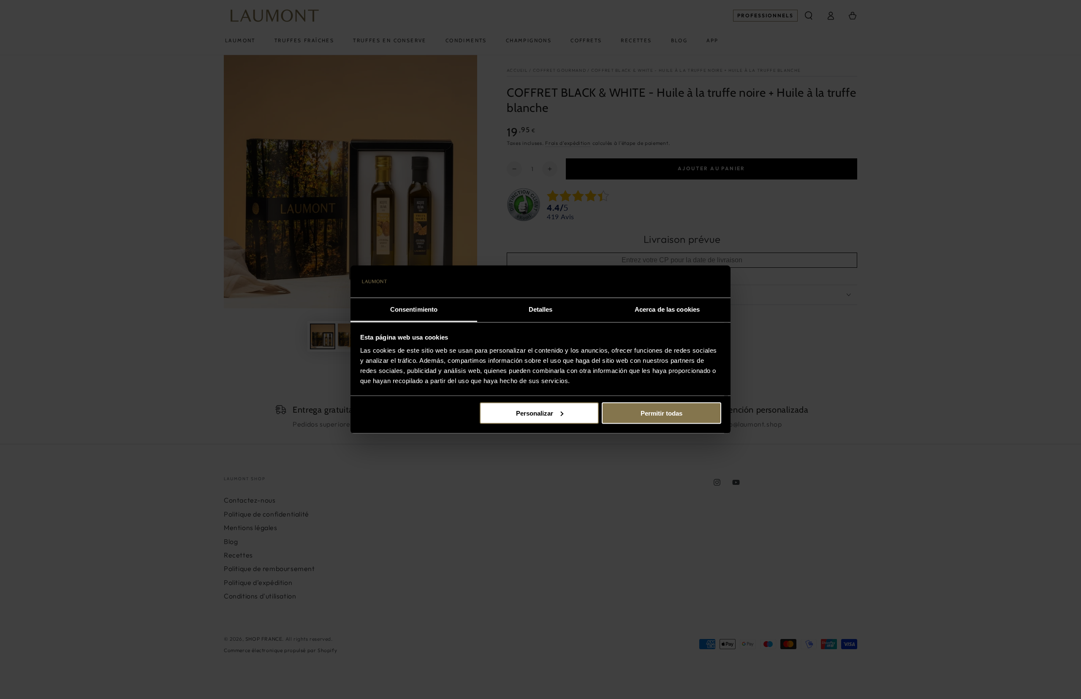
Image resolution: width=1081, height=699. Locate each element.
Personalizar (534, 412)
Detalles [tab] (541, 309)
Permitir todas (661, 412)
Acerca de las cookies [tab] (667, 309)
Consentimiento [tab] (413, 309)
